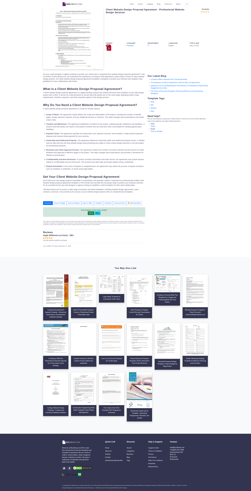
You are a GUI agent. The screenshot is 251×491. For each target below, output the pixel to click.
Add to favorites (135, 203)
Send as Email (119, 203)
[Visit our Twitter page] (64, 468)
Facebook (108, 203)
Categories (130, 451)
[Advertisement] (157, 27)
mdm (152, 111)
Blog (158, 4)
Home (132, 4)
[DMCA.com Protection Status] (82, 468)
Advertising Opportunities (114, 460)
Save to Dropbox (74, 203)
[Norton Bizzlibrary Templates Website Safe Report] (71, 474)
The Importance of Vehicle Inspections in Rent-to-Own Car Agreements (175, 82)
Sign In (178, 4)
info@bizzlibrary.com (177, 447)
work (152, 102)
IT (148, 45)
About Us (108, 451)
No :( (97, 213)
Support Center (153, 448)
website (153, 108)
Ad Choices (152, 457)
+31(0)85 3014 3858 (177, 450)
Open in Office (88, 203)
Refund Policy (153, 466)
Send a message (156, 131)
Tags (128, 460)
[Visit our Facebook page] (69, 468)
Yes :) (91, 213)
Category (150, 4)
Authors (107, 454)
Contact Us (168, 4)
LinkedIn (99, 203)
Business (130, 454)
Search (140, 4)
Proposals (130, 45)
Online (153, 126)
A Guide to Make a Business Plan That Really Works (169, 79)
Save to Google (59, 203)
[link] (64, 468)
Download (47, 203)
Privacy (150, 454)
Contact (107, 457)
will (152, 105)
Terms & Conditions (155, 451)
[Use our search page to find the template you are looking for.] (187, 4)
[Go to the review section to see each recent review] (205, 12)
